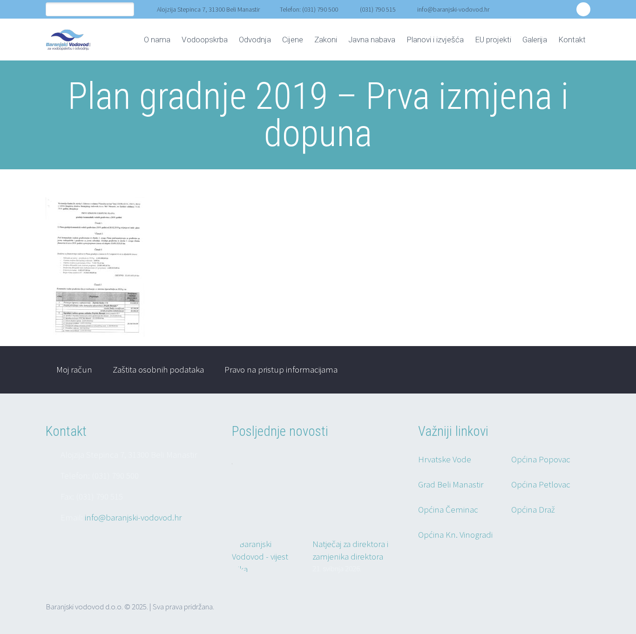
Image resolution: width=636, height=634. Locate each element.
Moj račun (74, 369)
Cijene (292, 39)
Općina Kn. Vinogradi (455, 534)
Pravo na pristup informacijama (281, 369)
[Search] (127, 9)
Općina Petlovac (540, 484)
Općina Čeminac (448, 509)
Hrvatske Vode (444, 459)
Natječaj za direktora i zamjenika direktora (350, 550)
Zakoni (325, 39)
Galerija (534, 39)
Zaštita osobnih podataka (158, 369)
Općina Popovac (540, 459)
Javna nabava (371, 39)
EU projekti (493, 39)
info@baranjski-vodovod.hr (453, 9)
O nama (157, 39)
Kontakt (572, 39)
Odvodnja (255, 39)
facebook (583, 9)
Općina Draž (533, 509)
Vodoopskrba (205, 39)
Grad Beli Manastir (450, 484)
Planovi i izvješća (435, 39)
